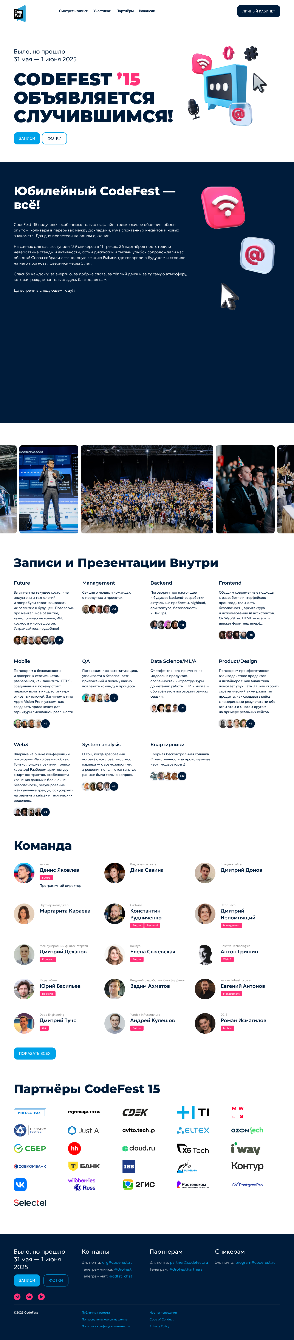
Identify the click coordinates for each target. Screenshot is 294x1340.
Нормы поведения (163, 1312)
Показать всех (35, 1053)
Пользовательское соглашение (104, 1319)
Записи (27, 138)
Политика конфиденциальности (106, 1326)
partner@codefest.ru (189, 1262)
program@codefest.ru (255, 1262)
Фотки (54, 138)
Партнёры (125, 11)
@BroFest (123, 1269)
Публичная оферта (96, 1312)
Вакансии (147, 11)
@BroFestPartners (186, 1269)
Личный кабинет (258, 11)
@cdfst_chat (120, 1276)
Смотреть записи (73, 11)
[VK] (29, 1296)
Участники (102, 11)
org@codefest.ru (117, 1262)
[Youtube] (41, 1296)
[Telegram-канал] (17, 1296)
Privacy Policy (159, 1326)
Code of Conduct (162, 1319)
